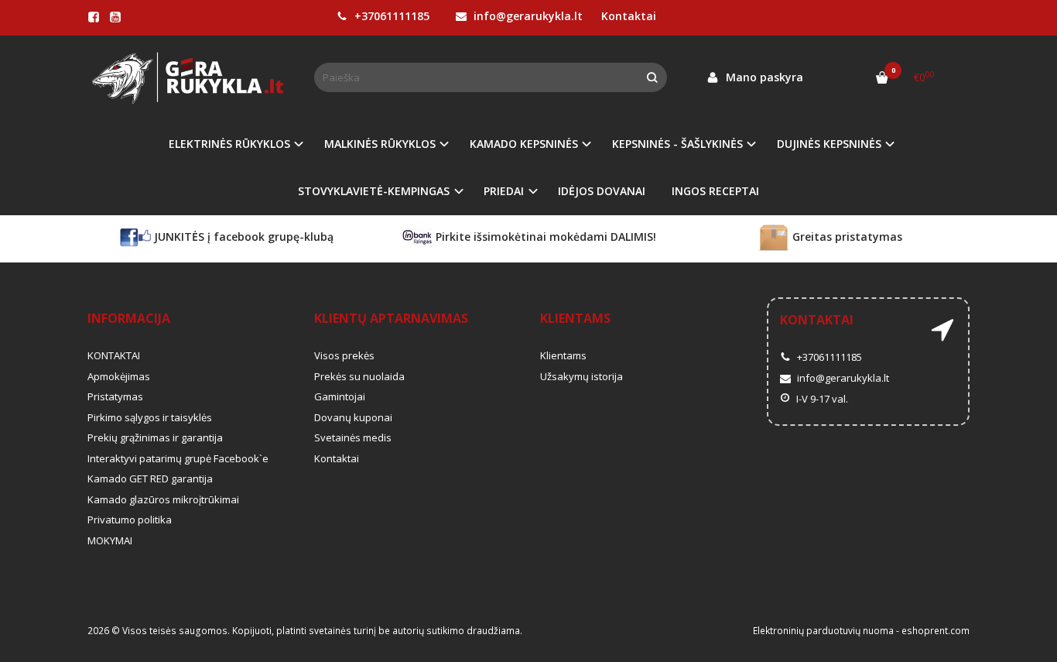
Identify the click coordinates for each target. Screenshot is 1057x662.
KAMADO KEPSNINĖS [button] (524, 143)
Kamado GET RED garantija (150, 478)
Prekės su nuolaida (359, 376)
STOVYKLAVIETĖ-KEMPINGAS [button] (374, 191)
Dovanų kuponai (353, 417)
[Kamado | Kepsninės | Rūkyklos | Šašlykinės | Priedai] (189, 77)
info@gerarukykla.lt (526, 16)
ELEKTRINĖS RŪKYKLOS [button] (229, 143)
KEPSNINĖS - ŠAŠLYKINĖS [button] (677, 143)
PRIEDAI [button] (504, 191)
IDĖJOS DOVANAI (601, 191)
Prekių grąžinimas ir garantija (155, 437)
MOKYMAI (109, 540)
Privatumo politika (129, 520)
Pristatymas (115, 396)
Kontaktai (628, 16)
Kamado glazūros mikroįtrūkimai (163, 499)
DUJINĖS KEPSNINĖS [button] (829, 143)
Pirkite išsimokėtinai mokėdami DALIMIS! (544, 236)
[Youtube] (115, 17)
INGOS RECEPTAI (715, 191)
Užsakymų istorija (581, 376)
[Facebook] (93, 17)
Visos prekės (344, 355)
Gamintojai (339, 396)
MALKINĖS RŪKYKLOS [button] (380, 143)
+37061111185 (390, 16)
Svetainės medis (353, 437)
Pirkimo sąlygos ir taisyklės (149, 417)
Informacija (128, 318)
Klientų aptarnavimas (391, 318)
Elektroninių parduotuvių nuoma (823, 630)
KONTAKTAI (113, 355)
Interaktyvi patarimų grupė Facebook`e (178, 458)
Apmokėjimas (118, 376)
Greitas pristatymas (845, 236)
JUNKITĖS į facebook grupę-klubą (242, 236)
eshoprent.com (935, 630)
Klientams (575, 318)
